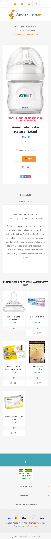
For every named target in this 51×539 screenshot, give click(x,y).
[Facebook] (25, 462)
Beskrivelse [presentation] (25, 195)
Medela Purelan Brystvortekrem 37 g (13, 367)
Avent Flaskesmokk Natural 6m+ (14, 318)
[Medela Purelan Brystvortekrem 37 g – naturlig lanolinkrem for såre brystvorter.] (14, 352)
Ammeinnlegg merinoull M (37, 367)
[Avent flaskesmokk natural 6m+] (14, 302)
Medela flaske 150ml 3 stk (14, 417)
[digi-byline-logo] (11, 536)
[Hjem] (16, 26)
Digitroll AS (37, 536)
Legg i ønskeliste (14, 328)
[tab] (25, 195)
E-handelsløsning (19, 536)
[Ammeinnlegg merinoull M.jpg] (37, 352)
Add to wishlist (22, 167)
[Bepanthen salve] (37, 302)
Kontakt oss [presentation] (25, 201)
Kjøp (30, 158)
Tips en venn (28, 167)
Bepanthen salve (37, 317)
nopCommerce (30, 526)
